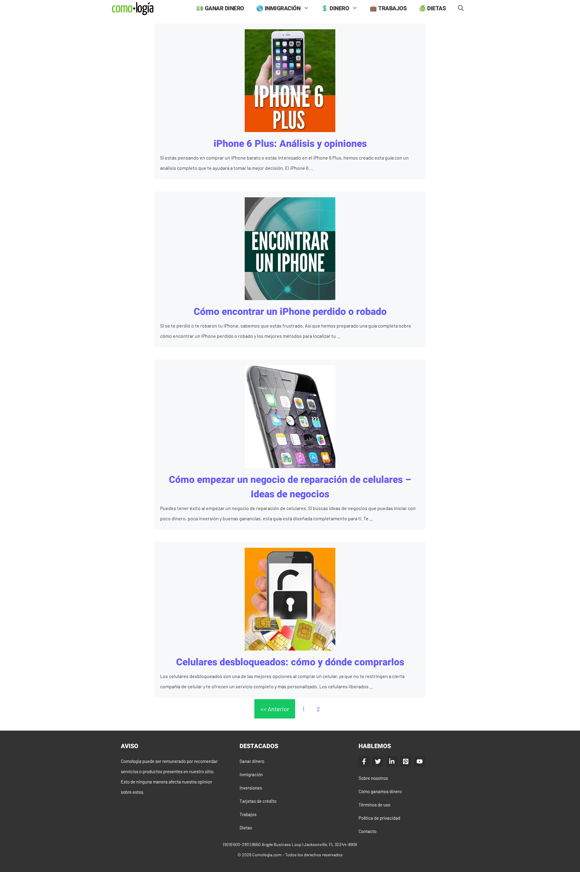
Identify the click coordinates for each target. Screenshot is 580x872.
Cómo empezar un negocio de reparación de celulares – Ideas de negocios (290, 487)
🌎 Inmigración (278, 8)
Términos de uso (374, 804)
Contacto (367, 831)
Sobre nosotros (373, 778)
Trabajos (248, 814)
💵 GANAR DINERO (220, 8)
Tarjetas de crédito (258, 801)
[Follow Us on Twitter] (377, 761)
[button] (461, 8)
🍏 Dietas (432, 8)
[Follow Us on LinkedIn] (391, 761)
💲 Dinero (335, 8)
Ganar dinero (252, 761)
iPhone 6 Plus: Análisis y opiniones (290, 144)
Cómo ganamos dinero (380, 791)
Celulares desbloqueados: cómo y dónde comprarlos (290, 662)
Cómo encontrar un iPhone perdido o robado (290, 312)
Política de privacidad (379, 818)
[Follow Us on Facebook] (364, 761)
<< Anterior (274, 708)
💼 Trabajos (388, 8)
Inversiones (251, 787)
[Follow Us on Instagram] (405, 761)
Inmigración (251, 774)
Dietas (246, 827)
